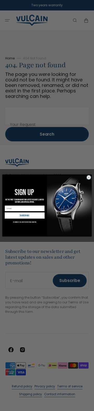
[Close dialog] (89, 177)
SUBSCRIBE (24, 215)
